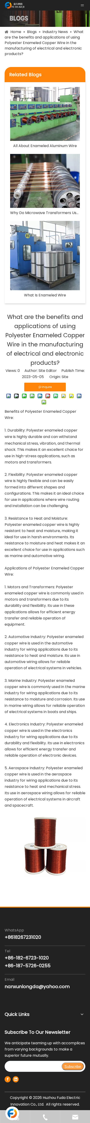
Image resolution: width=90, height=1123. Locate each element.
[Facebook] (8, 1079)
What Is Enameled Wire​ (45, 295)
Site (65, 376)
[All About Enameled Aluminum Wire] (45, 114)
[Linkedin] (16, 1079)
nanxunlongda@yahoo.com (37, 986)
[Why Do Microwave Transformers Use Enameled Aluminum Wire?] (45, 181)
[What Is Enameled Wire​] (45, 255)
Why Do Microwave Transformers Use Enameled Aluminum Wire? (45, 212)
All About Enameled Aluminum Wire (45, 145)
